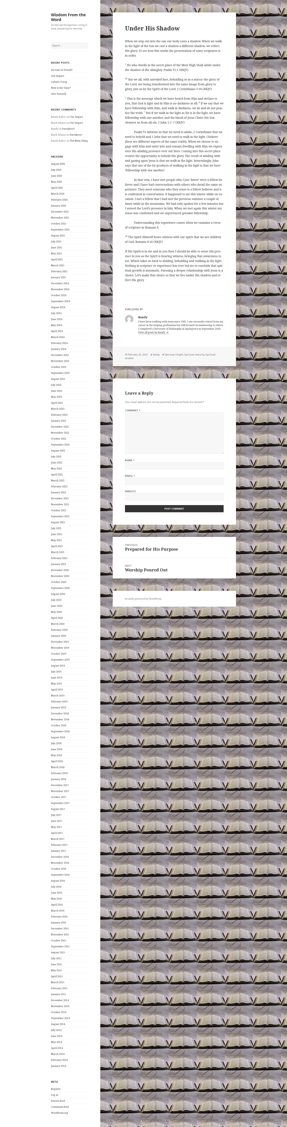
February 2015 (59, 988)
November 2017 (60, 791)
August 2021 (58, 522)
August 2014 (58, 1024)
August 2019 (58, 665)
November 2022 (60, 432)
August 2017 (58, 809)
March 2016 (57, 910)
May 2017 (56, 827)
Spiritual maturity (194, 354)
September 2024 (60, 301)
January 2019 (58, 707)
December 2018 (60, 713)
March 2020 (57, 623)
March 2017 (57, 839)
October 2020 (58, 582)
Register (56, 1089)
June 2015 (56, 964)
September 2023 (60, 373)
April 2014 (57, 1048)
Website (130, 491)
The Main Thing (79, 140)
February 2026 (59, 199)
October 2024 (58, 295)
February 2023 (59, 414)
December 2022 (60, 426)
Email (130, 475)
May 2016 (56, 898)
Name (130, 460)
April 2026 (57, 187)
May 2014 (56, 1042)
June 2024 (56, 319)
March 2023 (57, 408)
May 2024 (56, 325)
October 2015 (58, 940)
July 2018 (56, 743)
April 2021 (57, 546)
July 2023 (56, 385)
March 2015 (57, 982)
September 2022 (60, 444)
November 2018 (60, 719)
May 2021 (56, 540)
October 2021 (58, 510)
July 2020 (56, 600)
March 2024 (57, 337)
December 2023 (60, 355)
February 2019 (59, 701)
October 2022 (58, 438)
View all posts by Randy (152, 332)
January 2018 (58, 779)
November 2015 (60, 934)
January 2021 (58, 564)
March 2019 (57, 695)
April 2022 (57, 474)
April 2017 (57, 833)
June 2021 (56, 534)
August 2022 (58, 450)
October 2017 (58, 797)
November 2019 (60, 647)
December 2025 (60, 211)
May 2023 (56, 396)
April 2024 (57, 331)
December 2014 (60, 1000)
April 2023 (57, 402)
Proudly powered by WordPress (143, 598)
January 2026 (58, 205)
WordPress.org (59, 1112)
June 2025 (56, 247)
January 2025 (58, 277)
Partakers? (68, 128)
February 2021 (59, 558)
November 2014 (60, 1006)
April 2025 (57, 259)
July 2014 (56, 1030)
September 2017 (60, 803)
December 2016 (60, 856)
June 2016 (56, 892)
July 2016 (56, 886)
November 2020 (60, 576)
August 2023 (58, 379)
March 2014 (57, 1054)
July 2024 (56, 313)
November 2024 (60, 289)
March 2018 (57, 767)
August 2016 (58, 880)
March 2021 (57, 552)
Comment (133, 410)
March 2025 (57, 265)
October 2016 (58, 868)
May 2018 (56, 755)
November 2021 (60, 504)
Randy (156, 354)
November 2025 (60, 217)
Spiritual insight (174, 354)
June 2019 (56, 677)
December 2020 (60, 570)
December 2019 (60, 641)
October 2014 (58, 1012)
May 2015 (56, 970)
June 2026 (56, 175)
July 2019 (56, 671)
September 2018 (60, 731)
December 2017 (60, 785)
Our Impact (57, 76)
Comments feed (60, 1106)
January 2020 (58, 635)
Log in (54, 1095)
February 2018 (59, 773)
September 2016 (60, 874)
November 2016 (60, 862)
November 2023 (60, 361)
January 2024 (58, 349)
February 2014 (59, 1060)
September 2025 (60, 229)
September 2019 (60, 659)
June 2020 (56, 606)
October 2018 (58, 725)
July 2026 (56, 169)
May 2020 (56, 612)
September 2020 (60, 588)
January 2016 (58, 922)
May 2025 (56, 253)
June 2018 (56, 749)
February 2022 (59, 486)
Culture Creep (59, 81)
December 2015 (60, 928)
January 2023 (58, 420)
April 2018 (57, 761)
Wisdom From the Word (68, 17)
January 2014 (58, 1066)
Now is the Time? (61, 87)
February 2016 (59, 916)
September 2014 (60, 1018)
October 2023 (58, 367)
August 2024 (58, 307)
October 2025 (58, 223)
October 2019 (58, 653)
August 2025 (58, 235)
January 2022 (58, 492)
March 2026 (57, 193)
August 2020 (58, 594)
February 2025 (59, 271)
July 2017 (56, 815)
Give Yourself (58, 93)
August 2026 (58, 163)
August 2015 (58, 952)
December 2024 (60, 283)
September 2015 (60, 946)
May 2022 (56, 468)
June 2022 (56, 462)
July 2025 (56, 241)
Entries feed (58, 1101)
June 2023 (56, 390)
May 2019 (56, 683)
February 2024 (59, 343)
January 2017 (58, 850)
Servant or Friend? (61, 70)
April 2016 (57, 904)
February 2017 (59, 845)
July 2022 (56, 456)
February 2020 (59, 629)
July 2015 (56, 958)
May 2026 (56, 181)
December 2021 (60, 498)
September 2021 (60, 516)
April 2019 (57, 689)
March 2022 (57, 480)
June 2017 (56, 821)
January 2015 (58, 994)
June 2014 (56, 1036)
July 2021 (56, 528)
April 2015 (57, 976)
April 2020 (57, 618)
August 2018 (58, 737)
